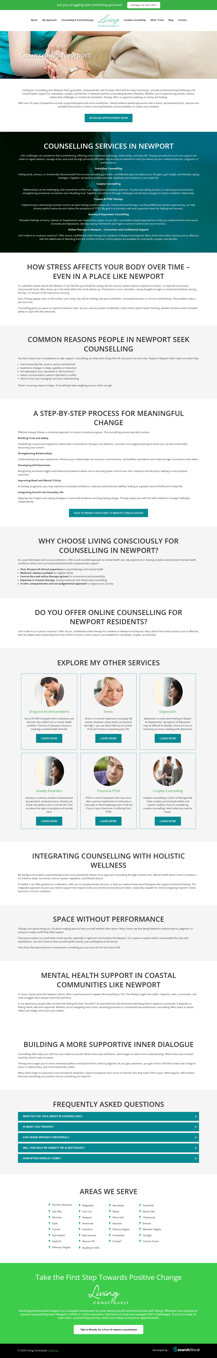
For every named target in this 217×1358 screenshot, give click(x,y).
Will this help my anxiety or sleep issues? (54, 1147)
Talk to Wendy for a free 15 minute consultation (108, 513)
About (34, 19)
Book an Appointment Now (108, 118)
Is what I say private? (38, 1126)
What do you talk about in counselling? (52, 1116)
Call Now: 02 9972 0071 (143, 5)
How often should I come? (42, 1158)
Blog (171, 19)
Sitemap (54, 1350)
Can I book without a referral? (46, 1137)
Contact (182, 19)
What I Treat (157, 19)
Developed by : (161, 1350)
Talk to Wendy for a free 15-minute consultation (108, 1329)
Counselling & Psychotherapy (77, 19)
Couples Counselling (135, 19)
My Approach (49, 19)
